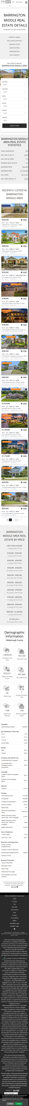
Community (14, 910)
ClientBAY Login (14, 923)
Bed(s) (4, 96)
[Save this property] (25, 206)
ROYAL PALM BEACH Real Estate (14, 896)
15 (18, 520)
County (14, 901)
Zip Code (14, 907)
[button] (26, 2)
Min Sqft (4, 110)
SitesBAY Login (14, 926)
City (14, 904)
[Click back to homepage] (5, 2)
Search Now (14, 126)
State (14, 899)
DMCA (14, 921)
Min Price (4, 81)
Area (14, 912)
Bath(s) (4, 103)
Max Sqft (4, 117)
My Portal (20, 2)
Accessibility (14, 918)
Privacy (14, 915)
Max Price (5, 89)
